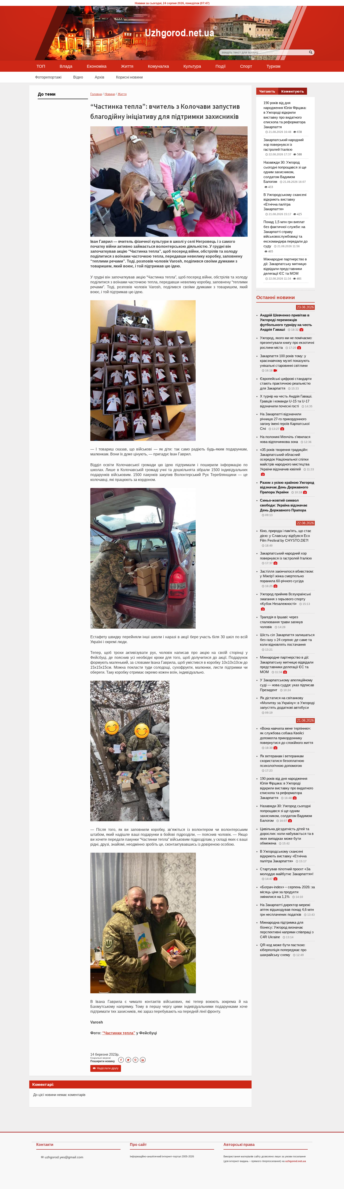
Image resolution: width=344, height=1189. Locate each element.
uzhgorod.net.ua (295, 1161)
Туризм (273, 66)
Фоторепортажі (48, 77)
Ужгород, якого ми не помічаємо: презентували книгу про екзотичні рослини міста (287, 342)
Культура (192, 66)
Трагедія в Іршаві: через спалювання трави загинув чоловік (281, 622)
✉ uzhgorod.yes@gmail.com (62, 1157)
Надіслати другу (105, 1068)
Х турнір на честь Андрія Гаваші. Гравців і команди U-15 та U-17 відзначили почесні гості (286, 401)
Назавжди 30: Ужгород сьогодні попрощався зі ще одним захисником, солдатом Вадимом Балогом (284, 172)
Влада (66, 66)
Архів (99, 77)
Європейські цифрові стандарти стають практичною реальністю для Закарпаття (285, 383)
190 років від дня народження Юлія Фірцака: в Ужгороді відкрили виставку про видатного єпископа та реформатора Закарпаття (286, 788)
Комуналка (158, 66)
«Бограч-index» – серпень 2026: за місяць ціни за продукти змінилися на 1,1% (287, 892)
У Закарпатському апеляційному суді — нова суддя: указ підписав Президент (287, 685)
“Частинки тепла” (118, 1033)
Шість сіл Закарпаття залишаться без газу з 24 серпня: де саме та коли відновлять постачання (287, 639)
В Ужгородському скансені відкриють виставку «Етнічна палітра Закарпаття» (283, 856)
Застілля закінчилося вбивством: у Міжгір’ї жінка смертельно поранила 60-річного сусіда (287, 576)
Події (221, 66)
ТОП (41, 66)
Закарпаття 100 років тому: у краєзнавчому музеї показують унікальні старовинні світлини (285, 361)
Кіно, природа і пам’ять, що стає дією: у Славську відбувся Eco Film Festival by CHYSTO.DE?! (285, 535)
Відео (78, 77)
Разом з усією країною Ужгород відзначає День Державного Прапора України (287, 487)
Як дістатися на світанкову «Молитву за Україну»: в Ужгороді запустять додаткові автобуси (287, 702)
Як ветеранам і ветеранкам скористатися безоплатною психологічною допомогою (282, 761)
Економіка (96, 66)
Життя (127, 66)
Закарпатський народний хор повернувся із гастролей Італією (283, 144)
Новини (110, 94)
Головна (96, 94)
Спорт (246, 66)
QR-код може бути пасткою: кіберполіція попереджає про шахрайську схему (283, 949)
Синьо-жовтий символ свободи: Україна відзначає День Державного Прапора (283, 505)
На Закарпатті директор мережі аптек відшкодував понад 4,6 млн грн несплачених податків (287, 909)
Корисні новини (129, 77)
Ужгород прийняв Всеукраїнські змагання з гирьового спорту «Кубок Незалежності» (285, 599)
